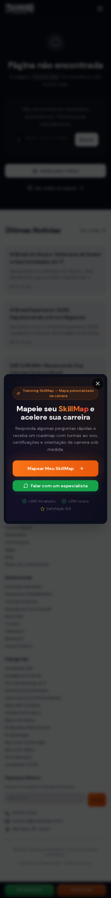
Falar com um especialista (59, 486)
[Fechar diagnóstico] (97, 383)
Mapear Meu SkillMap (50, 468)
